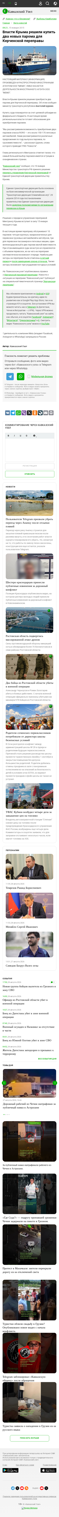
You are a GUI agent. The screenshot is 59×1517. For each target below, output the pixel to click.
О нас (5, 1465)
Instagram (48, 317)
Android (40, 293)
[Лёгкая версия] (16, 3)
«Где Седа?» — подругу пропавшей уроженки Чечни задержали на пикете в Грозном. (29, 1219)
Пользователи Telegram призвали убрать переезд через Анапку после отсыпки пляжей (29, 522)
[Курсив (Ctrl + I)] (14, 435)
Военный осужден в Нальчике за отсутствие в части (28, 1028)
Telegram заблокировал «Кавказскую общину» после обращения (24, 1378)
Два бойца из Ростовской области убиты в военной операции (29, 684)
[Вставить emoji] (34, 435)
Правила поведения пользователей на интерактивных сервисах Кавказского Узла (29, 1497)
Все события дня (47, 1059)
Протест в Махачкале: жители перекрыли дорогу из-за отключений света (27, 1270)
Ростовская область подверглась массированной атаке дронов (24, 637)
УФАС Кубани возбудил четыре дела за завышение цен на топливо (29, 813)
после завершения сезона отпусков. (30, 261)
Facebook (36, 317)
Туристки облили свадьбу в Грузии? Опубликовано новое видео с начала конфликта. (24, 1327)
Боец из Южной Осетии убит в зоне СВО (27, 1040)
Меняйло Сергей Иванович (22, 926)
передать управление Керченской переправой (25, 172)
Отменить (30, 474)
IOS (47, 293)
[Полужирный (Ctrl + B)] (8, 435)
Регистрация (30, 466)
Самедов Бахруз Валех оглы (22, 965)
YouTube (45, 323)
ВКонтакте (12, 320)
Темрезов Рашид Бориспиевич (23, 887)
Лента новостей (20, 23)
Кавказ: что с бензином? (17, 19)
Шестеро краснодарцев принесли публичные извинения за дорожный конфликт (27, 585)
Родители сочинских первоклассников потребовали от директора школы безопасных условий (28, 736)
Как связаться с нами (25, 1465)
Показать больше (29, 1438)
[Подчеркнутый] (20, 435)
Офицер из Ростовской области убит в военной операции (25, 1001)
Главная (6, 23)
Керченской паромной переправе (20, 275)
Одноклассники (27, 320)
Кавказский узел (11, 166)
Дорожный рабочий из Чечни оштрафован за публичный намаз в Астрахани (29, 1105)
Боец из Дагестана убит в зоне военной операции (26, 1015)
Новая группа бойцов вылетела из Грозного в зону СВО (29, 988)
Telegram (31, 307)
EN (9, 3)
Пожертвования (49, 1465)
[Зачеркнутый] (26, 435)
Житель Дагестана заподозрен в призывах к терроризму (28, 1052)
